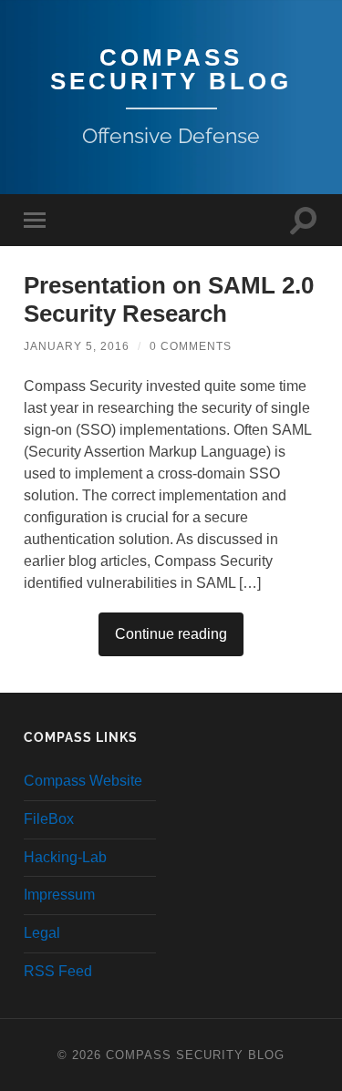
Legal (42, 933)
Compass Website (83, 780)
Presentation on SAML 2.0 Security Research (169, 300)
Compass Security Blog (171, 69)
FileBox (49, 819)
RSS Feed (58, 971)
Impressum (59, 894)
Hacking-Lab (65, 857)
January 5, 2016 (77, 346)
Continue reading (171, 634)
